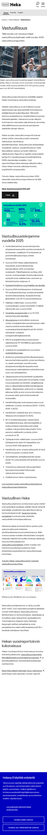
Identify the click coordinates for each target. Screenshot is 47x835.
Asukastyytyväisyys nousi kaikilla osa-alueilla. (25, 285)
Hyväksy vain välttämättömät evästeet (23, 827)
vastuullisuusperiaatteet (12, 544)
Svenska (13, 13)
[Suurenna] (42, 572)
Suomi (6, 13)
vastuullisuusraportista (31, 654)
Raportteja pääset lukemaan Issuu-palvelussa (22, 670)
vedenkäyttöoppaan (14, 353)
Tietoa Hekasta (14, 20)
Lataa (8, 195)
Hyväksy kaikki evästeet (23, 820)
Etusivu (4, 20)
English (20, 13)
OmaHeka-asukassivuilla (16, 313)
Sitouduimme (11, 320)
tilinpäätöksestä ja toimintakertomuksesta (20, 657)
